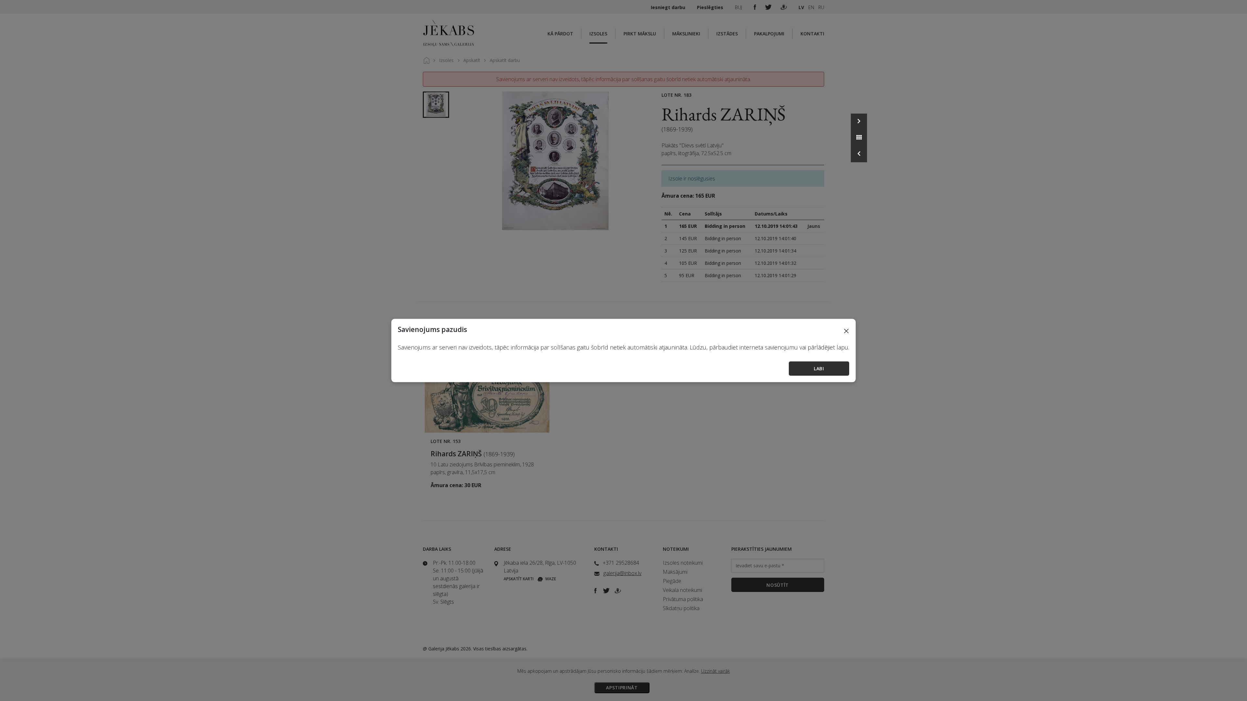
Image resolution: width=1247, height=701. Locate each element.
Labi (819, 368)
